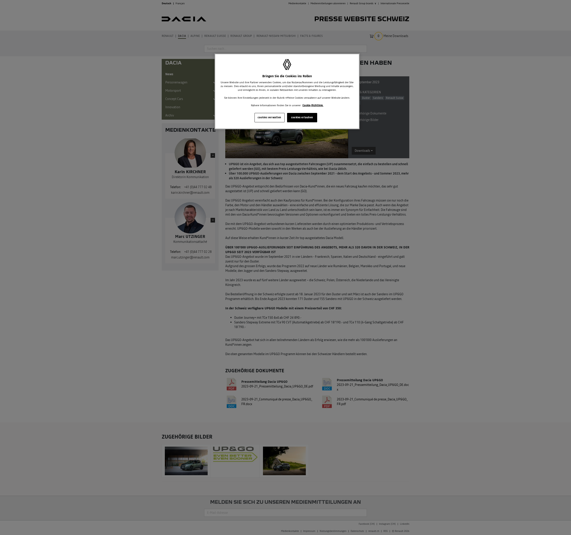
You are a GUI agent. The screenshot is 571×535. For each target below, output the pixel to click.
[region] (287, 91)
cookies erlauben (302, 117)
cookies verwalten (269, 117)
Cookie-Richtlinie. (312, 105)
